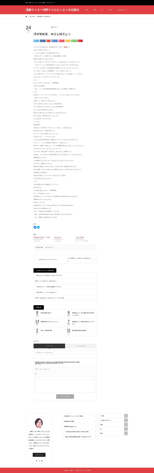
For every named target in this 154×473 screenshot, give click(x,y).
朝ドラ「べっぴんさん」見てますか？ (46, 281)
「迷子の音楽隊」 (80, 237)
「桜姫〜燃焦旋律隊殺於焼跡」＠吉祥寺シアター (78, 437)
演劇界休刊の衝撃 (69, 421)
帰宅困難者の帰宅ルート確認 (42, 237)
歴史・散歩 (40, 247)
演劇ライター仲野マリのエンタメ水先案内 (52, 9)
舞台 (87, 9)
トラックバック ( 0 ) (80, 345)
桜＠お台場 (57, 237)
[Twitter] (36, 459)
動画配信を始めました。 (71, 426)
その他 (110, 9)
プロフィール (39, 454)
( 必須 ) (38, 364)
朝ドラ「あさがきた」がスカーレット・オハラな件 (49, 298)
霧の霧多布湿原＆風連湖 (79, 330)
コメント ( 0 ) (49, 345)
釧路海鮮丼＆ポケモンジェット (49, 321)
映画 (94, 9)
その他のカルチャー (122, 9)
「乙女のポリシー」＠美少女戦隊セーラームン (48, 286)
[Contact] (41, 459)
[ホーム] (26, 16)
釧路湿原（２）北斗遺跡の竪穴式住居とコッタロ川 (83, 314)
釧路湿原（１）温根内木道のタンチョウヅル (83, 323)
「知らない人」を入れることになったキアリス (48, 275)
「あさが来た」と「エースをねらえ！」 (46, 292)
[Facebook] (39, 459)
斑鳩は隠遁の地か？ (46, 313)
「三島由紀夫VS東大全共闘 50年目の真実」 (77, 431)
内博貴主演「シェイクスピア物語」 (74, 416)
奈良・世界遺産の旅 (46, 330)
